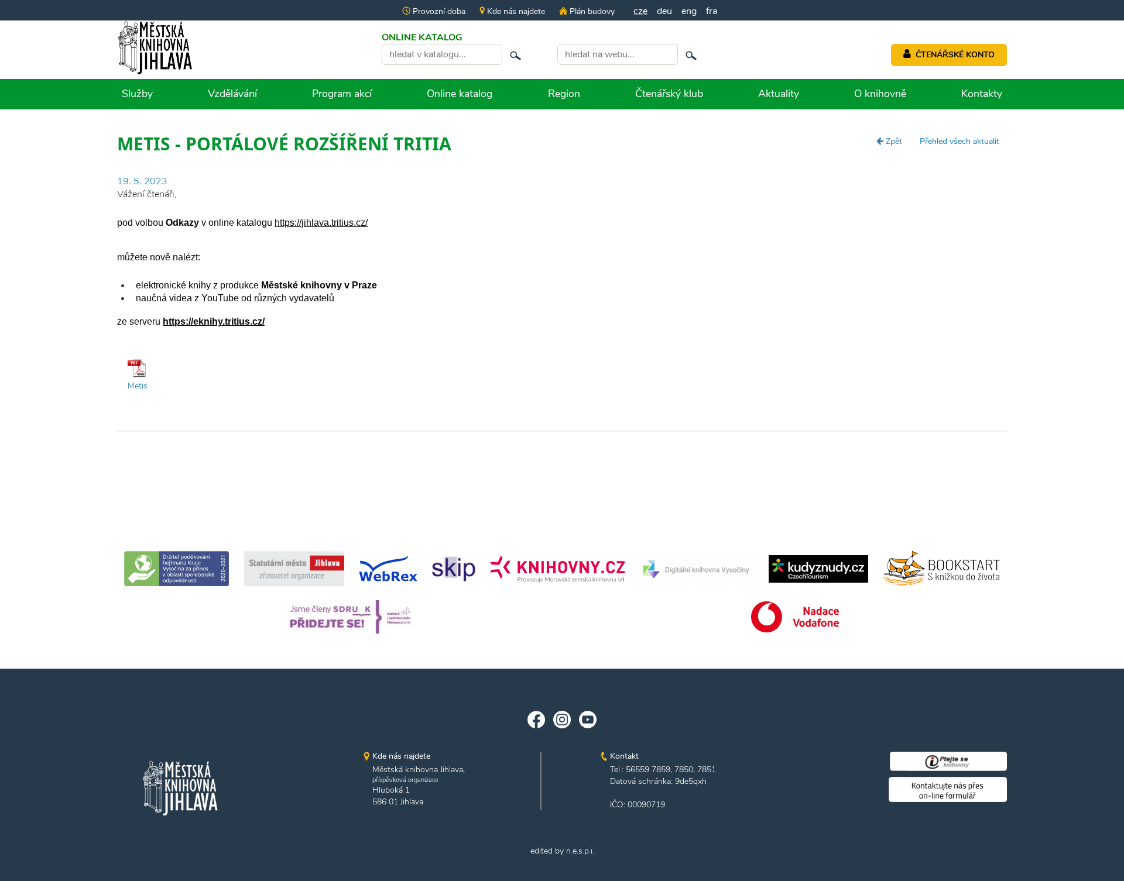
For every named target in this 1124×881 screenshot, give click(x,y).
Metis (138, 385)
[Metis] (137, 368)
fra (711, 11)
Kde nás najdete (515, 11)
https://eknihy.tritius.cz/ (214, 321)
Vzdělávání (232, 94)
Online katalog (459, 94)
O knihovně (880, 94)
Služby (137, 94)
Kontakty (981, 94)
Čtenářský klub (669, 94)
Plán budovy (590, 11)
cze (640, 11)
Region (564, 94)
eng (689, 11)
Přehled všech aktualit (959, 141)
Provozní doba (437, 11)
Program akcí (342, 94)
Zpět (892, 141)
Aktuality (778, 94)
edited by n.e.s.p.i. (562, 850)
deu (664, 11)
